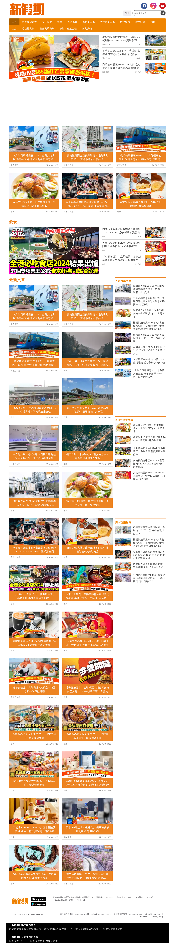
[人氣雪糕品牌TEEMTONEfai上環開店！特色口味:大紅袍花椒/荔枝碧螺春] (123, 520)
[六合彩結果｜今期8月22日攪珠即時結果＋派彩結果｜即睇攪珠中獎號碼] (123, 346)
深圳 (12, 463)
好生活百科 (15, 509)
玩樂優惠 (105, 72)
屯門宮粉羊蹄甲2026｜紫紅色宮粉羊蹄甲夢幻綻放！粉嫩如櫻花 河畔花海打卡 (149, 623)
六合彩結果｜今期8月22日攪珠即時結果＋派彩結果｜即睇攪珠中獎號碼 (149, 346)
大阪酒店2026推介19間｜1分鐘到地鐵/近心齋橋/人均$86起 (149, 406)
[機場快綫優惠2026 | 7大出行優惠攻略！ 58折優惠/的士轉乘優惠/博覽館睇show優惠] (123, 370)
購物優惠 (125, 21)
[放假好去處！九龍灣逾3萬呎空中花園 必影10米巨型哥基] (123, 612)
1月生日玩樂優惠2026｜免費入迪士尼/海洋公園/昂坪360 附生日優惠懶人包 (148, 418)
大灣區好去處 (107, 21)
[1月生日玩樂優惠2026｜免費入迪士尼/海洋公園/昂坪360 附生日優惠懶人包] (123, 418)
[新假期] (48, 9)
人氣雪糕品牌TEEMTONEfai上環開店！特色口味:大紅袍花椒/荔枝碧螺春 (149, 521)
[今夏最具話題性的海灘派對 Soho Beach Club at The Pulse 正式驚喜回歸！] (123, 599)
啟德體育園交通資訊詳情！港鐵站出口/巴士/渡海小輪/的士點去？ (149, 575)
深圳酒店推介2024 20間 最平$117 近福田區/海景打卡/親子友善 (149, 395)
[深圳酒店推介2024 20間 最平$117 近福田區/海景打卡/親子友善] (123, 395)
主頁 (14, 21)
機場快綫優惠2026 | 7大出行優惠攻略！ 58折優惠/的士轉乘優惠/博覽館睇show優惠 (148, 371)
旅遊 (153, 21)
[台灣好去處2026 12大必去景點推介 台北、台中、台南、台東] (123, 382)
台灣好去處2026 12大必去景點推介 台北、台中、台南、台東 (149, 383)
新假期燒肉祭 (47, 28)
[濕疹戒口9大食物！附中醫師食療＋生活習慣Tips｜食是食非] (123, 358)
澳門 (66, 649)
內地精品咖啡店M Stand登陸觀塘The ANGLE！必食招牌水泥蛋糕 (148, 508)
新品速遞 (140, 21)
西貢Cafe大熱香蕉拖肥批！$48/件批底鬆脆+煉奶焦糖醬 (149, 484)
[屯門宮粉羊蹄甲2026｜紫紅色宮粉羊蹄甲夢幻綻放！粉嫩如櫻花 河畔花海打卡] (123, 623)
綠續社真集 (28, 28)
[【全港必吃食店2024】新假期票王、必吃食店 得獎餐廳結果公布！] (123, 496)
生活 (14, 28)
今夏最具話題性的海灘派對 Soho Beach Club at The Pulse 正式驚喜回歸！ (149, 600)
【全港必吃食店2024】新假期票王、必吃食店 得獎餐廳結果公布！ (149, 496)
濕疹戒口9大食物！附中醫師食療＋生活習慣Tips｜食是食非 (149, 358)
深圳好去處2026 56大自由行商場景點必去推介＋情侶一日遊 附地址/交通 (149, 334)
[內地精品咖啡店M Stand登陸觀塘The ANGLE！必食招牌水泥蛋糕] (123, 508)
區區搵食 (72, 21)
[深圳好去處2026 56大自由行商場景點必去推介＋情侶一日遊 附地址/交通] (123, 334)
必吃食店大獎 (29, 21)
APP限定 (47, 21)
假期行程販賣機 (68, 28)
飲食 (59, 21)
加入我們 (87, 28)
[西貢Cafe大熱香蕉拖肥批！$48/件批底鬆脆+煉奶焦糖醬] (123, 485)
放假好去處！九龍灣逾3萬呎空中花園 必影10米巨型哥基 (148, 611)
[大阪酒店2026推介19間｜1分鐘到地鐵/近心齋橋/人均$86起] (123, 407)
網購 (66, 836)
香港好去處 (89, 21)
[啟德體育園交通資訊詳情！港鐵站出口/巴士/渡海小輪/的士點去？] (123, 575)
